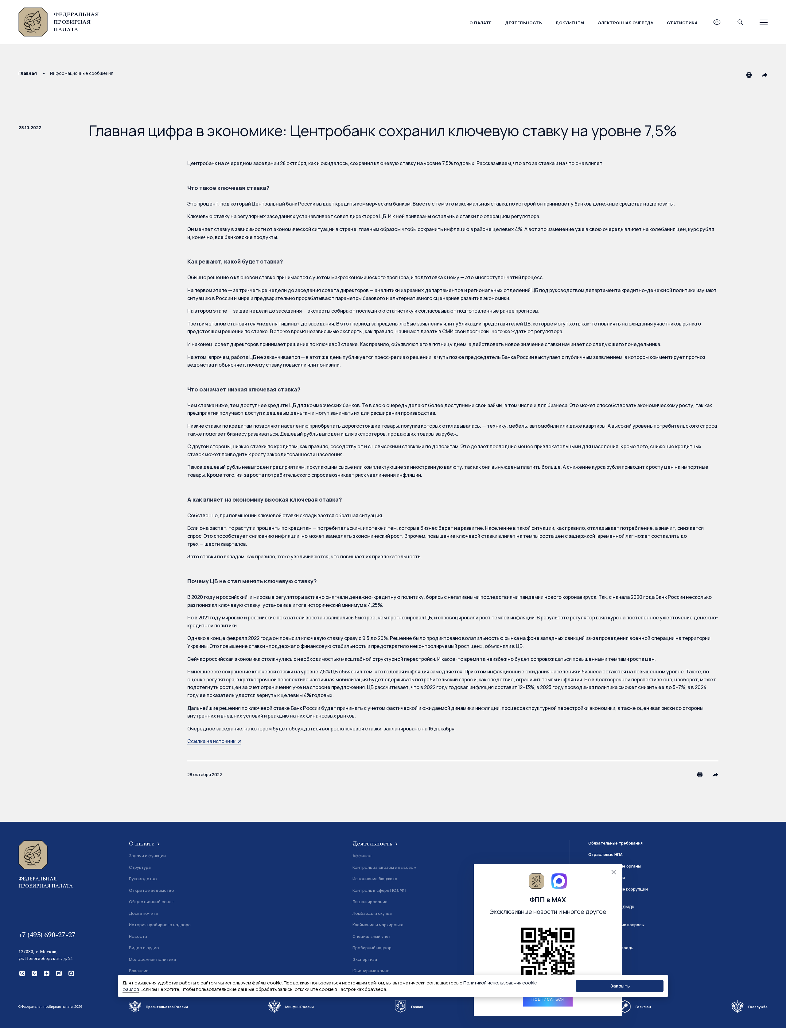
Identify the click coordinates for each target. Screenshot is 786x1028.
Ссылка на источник (211, 741)
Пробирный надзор (371, 947)
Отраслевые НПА (605, 854)
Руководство (143, 878)
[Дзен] (46, 973)
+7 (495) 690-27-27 (47, 935)
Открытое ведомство (151, 890)
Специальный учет (371, 936)
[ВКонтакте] (21, 973)
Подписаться (547, 999)
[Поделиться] (764, 75)
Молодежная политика (152, 959)
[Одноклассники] (34, 973)
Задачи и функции (147, 855)
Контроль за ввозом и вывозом (384, 867)
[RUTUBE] (58, 973)
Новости (138, 936)
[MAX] (71, 973)
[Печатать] (749, 75)
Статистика (682, 22)
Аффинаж (362, 855)
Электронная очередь (625, 22)
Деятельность (523, 22)
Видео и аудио (144, 947)
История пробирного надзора (160, 924)
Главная (27, 73)
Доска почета (143, 913)
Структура (140, 867)
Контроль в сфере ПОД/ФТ (379, 890)
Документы (570, 22)
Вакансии (139, 970)
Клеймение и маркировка (377, 924)
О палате (480, 22)
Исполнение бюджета (374, 878)
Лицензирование (369, 901)
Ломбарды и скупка (372, 913)
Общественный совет (151, 901)
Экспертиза (364, 959)
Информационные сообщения (81, 73)
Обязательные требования (615, 843)
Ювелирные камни (371, 970)
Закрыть (620, 986)
